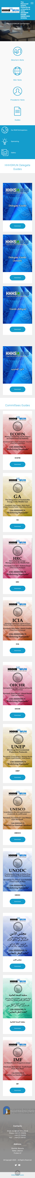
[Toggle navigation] (32, 3)
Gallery (13, 153)
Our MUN (14, 130)
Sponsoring (15, 141)
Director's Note (17, 60)
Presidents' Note (17, 100)
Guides (17, 120)
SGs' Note (17, 80)
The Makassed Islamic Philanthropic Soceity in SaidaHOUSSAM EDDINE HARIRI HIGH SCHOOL (25, 10)
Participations (22, 130)
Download (17, 226)
